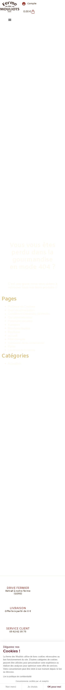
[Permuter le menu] (9, 19)
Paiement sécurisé (20, 321)
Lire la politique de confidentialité (17, 676)
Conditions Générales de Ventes (29, 314)
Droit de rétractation (21, 310)
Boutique (14, 332)
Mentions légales (19, 328)
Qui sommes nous (20, 317)
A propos (14, 325)
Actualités (14, 363)
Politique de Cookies (21, 306)
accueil (12, 335)
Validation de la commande (26, 343)
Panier (12, 346)
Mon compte (16, 339)
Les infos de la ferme (21, 350)
